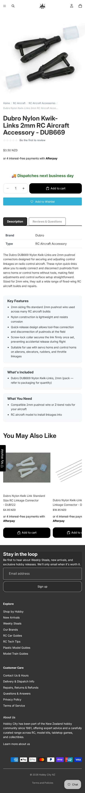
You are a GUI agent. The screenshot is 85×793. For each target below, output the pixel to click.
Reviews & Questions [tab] (47, 221)
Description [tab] (15, 221)
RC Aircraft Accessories (42, 103)
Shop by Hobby (13, 611)
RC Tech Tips (11, 641)
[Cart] (80, 6)
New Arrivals (11, 617)
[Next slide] (74, 491)
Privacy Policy (12, 699)
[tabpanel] (42, 326)
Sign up (42, 586)
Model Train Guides (15, 653)
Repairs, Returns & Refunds (20, 687)
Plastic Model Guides (16, 647)
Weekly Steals (12, 623)
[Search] (13, 6)
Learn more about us (16, 743)
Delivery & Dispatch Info (18, 681)
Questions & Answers (16, 693)
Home (6, 103)
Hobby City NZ (47, 774)
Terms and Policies (42, 782)
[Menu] (4, 6)
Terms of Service (14, 705)
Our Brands (10, 629)
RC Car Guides (12, 635)
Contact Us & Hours (15, 675)
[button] (42, 201)
